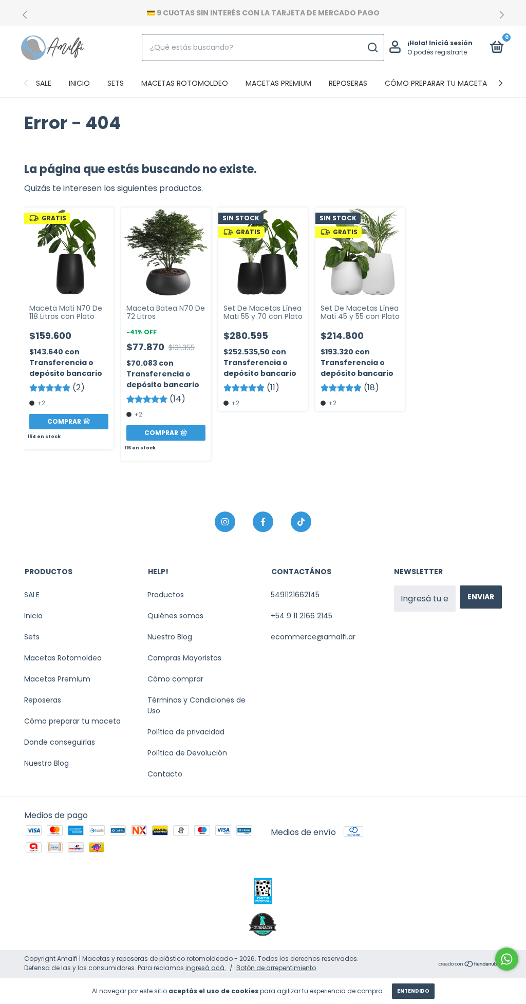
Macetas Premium (278, 83)
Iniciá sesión (451, 43)
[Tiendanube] (470, 965)
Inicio (79, 83)
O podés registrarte (437, 52)
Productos (165, 595)
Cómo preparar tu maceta (436, 83)
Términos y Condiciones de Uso (196, 705)
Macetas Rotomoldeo (184, 83)
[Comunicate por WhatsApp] (506, 959)
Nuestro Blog (46, 763)
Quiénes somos (175, 616)
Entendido (413, 991)
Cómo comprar (175, 679)
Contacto (164, 774)
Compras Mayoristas (184, 658)
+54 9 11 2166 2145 (301, 616)
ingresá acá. (205, 967)
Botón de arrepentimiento (276, 967)
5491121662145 (295, 595)
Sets (115, 83)
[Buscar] (372, 48)
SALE (43, 83)
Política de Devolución (187, 753)
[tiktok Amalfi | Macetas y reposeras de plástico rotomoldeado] (301, 522)
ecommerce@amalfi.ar (313, 637)
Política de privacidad (185, 732)
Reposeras (348, 83)
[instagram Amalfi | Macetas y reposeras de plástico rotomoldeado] (225, 522)
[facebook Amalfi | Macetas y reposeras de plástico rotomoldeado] (263, 522)
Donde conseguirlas (59, 742)
